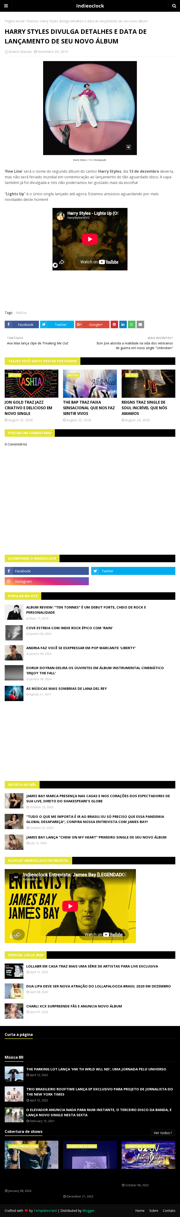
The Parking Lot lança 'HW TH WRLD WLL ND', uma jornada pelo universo (96, 1069)
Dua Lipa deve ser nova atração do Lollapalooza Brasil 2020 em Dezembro (98, 986)
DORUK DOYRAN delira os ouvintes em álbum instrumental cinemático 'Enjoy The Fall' (95, 670)
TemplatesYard (45, 1210)
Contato (169, 1210)
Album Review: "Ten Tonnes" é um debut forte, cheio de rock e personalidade (86, 610)
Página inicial (14, 21)
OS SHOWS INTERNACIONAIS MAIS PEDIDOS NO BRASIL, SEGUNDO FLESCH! (31, 1179)
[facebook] (47, 571)
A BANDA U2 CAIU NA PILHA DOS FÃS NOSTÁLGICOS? (147, 1176)
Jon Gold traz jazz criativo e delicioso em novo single (28, 408)
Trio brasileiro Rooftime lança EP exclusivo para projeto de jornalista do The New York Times (99, 1092)
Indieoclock (90, 6)
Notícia (32, 21)
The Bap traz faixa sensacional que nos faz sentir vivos (89, 408)
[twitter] (133, 571)
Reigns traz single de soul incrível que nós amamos (144, 408)
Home (140, 1210)
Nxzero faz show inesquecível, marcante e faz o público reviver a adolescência (89, 1182)
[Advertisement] (90, 741)
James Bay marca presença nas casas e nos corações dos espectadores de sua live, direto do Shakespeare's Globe (98, 798)
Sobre (153, 1210)
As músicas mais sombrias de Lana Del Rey (66, 688)
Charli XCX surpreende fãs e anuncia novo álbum (74, 1006)
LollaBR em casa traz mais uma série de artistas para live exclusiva (92, 966)
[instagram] (47, 581)
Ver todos (162, 1132)
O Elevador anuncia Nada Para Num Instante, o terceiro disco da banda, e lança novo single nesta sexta (99, 1112)
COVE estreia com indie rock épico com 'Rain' (69, 627)
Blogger (88, 1210)
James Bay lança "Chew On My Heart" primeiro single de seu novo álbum (96, 837)
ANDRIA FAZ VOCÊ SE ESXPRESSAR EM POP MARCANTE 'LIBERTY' (81, 647)
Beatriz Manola (20, 51)
